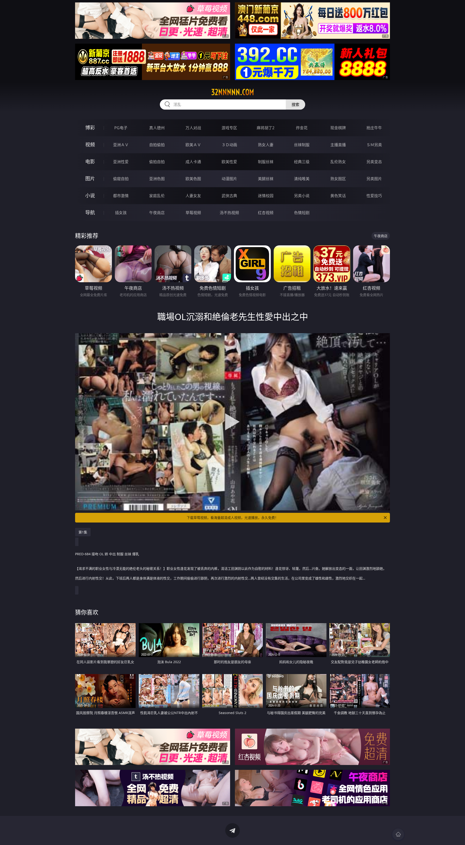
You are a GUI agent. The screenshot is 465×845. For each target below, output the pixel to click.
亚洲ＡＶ (121, 144)
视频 (90, 144)
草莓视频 (193, 212)
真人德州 (157, 127)
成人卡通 (193, 161)
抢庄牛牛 (374, 127)
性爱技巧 (374, 195)
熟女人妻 (265, 144)
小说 (90, 195)
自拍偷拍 (157, 144)
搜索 (295, 104)
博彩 (90, 127)
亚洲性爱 (121, 161)
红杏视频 (265, 212)
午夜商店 (157, 212)
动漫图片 (229, 178)
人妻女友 (193, 195)
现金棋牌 (338, 127)
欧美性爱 (229, 161)
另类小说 (302, 195)
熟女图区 (338, 178)
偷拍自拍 (157, 161)
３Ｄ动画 (229, 144)
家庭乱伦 (157, 195)
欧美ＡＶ (193, 144)
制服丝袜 (265, 161)
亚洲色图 (157, 178)
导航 (90, 212)
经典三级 (302, 161)
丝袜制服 (302, 144)
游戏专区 (229, 127)
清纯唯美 (302, 178)
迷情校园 (265, 195)
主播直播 (338, 144)
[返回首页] (398, 834)
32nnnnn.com (232, 92)
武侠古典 (229, 195)
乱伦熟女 (338, 161)
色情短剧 (302, 212)
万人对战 (193, 127)
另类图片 (374, 178)
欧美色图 (193, 178)
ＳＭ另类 (374, 144)
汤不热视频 (229, 212)
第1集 (82, 532)
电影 (90, 161)
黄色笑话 (338, 195)
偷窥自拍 (121, 178)
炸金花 (302, 127)
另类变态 (374, 161)
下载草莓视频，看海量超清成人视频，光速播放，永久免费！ (232, 517)
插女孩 (121, 212)
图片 (90, 178)
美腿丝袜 (265, 178)
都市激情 (121, 195)
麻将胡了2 (265, 127)
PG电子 (120, 127)
